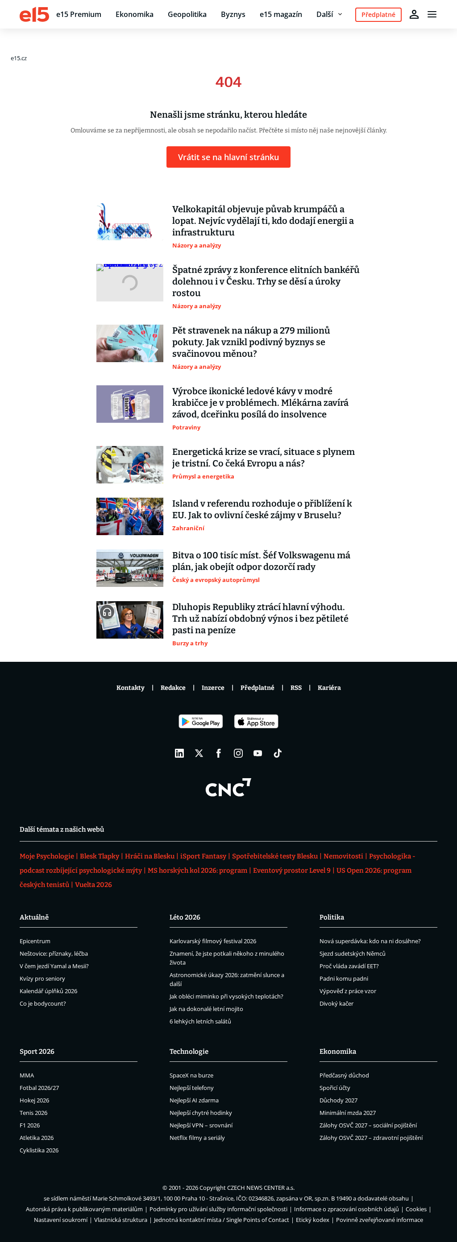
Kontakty (130, 688)
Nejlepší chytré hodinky (201, 1113)
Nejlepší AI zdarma (194, 1100)
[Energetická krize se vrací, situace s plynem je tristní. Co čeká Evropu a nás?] (129, 464)
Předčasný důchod (344, 1075)
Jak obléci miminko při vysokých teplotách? (226, 996)
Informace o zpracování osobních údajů (346, 1209)
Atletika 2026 (37, 1138)
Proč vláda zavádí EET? (349, 966)
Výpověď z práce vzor (348, 991)
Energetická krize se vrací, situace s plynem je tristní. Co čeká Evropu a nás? (263, 457)
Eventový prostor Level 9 (292, 871)
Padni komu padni (344, 978)
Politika (332, 917)
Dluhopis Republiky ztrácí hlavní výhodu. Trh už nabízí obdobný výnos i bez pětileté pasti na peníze (260, 618)
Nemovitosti (343, 856)
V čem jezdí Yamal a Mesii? (54, 966)
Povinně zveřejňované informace (379, 1220)
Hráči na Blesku (149, 856)
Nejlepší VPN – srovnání (201, 1125)
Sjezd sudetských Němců (353, 953)
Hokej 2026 (34, 1100)
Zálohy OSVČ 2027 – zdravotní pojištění (371, 1138)
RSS (296, 688)
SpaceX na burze (191, 1075)
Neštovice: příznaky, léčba (54, 953)
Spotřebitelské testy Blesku (275, 856)
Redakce (173, 688)
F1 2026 (30, 1125)
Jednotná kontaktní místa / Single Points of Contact (221, 1220)
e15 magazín (281, 14)
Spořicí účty (335, 1088)
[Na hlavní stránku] (34, 14)
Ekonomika (135, 14)
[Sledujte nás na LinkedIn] (179, 753)
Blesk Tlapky (99, 856)
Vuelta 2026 (93, 885)
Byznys (233, 14)
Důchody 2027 (338, 1100)
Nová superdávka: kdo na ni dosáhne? (370, 941)
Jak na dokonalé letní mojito (206, 1009)
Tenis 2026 (33, 1113)
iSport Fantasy (203, 856)
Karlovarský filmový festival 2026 (213, 941)
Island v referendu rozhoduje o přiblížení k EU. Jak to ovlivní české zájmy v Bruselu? (262, 509)
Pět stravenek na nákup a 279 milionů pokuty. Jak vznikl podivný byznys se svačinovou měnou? (251, 342)
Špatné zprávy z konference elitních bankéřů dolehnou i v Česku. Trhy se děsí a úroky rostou (266, 281)
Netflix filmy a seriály (197, 1138)
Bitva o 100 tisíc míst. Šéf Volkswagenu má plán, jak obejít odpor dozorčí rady (261, 561)
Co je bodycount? (43, 1003)
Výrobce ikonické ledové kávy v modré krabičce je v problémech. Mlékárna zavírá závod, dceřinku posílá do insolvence (260, 403)
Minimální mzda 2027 (348, 1113)
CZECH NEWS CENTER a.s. (261, 1188)
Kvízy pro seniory (42, 978)
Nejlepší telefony (192, 1088)
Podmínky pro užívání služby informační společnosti (218, 1209)
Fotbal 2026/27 (39, 1088)
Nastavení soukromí (60, 1220)
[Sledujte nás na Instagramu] (238, 753)
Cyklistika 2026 (39, 1150)
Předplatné (257, 688)
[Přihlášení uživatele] (414, 14)
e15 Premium (78, 14)
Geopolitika (187, 14)
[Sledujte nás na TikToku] (277, 753)
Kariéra (329, 688)
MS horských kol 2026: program (197, 871)
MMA (27, 1075)
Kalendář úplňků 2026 (48, 991)
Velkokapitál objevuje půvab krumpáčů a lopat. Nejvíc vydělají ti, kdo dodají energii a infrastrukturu (263, 221)
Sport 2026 (37, 1052)
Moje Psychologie (47, 856)
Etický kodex (312, 1220)
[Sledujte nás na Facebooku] (219, 753)
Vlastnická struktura (120, 1220)
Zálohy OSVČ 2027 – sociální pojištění (368, 1125)
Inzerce (213, 688)
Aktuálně (34, 917)
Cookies (416, 1209)
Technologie (189, 1052)
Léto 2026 (185, 917)
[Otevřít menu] (432, 14)
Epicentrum (35, 941)
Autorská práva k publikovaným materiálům (84, 1209)
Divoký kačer (336, 1003)
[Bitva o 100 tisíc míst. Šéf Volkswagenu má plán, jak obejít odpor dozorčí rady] (129, 568)
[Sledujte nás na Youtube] (258, 753)
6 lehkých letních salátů (200, 1021)
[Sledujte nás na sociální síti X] (199, 753)
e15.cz (19, 58)
